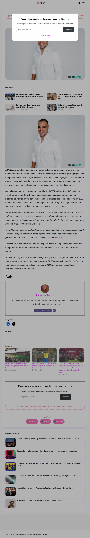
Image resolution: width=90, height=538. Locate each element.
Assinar (69, 29)
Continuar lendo (45, 36)
